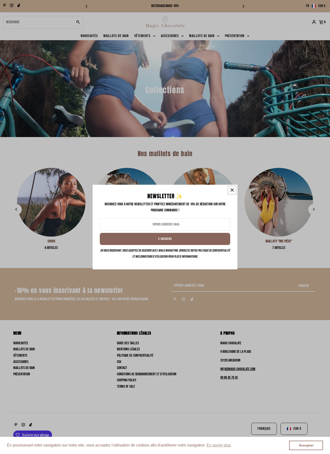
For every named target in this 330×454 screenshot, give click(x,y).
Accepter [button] (306, 445)
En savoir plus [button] (219, 445)
